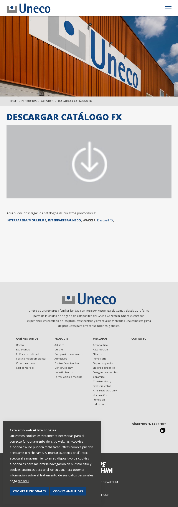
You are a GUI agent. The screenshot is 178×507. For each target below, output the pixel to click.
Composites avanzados (69, 354)
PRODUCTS (61, 338)
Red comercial (25, 367)
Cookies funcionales (29, 491)
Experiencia (23, 349)
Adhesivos (60, 358)
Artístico (47, 101)
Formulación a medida (68, 376)
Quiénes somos (27, 338)
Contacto (139, 338)
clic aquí (23, 481)
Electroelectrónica (104, 367)
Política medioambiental (31, 358)
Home (13, 101)
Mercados (100, 338)
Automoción (100, 349)
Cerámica (99, 376)
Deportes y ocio (103, 363)
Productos (29, 101)
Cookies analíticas (68, 491)
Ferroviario (100, 358)
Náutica (97, 354)
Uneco (20, 345)
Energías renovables (105, 372)
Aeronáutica (100, 345)
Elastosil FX (105, 220)
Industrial (98, 404)
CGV (106, 494)
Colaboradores (25, 363)
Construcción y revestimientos (63, 370)
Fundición (99, 399)
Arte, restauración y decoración (105, 393)
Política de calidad (27, 354)
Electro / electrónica (66, 363)
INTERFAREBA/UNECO (64, 220)
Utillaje (58, 349)
